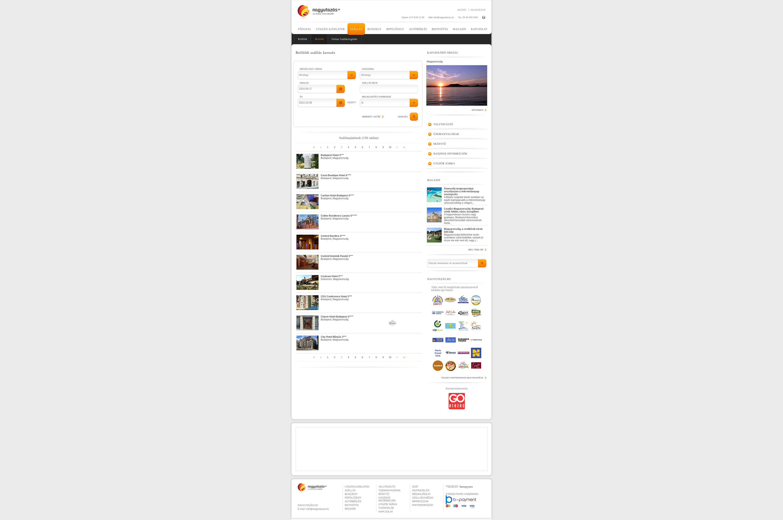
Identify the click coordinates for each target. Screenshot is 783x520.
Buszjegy (374, 29)
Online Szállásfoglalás (344, 39)
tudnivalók (386, 508)
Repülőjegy (395, 29)
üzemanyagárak (389, 490)
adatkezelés (420, 490)
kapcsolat (385, 511)
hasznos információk (387, 499)
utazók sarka (387, 504)
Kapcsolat (479, 29)
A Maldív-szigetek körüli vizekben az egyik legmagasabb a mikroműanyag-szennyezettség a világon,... (465, 194)
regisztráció (478, 10)
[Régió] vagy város (311, 69)
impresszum (420, 501)
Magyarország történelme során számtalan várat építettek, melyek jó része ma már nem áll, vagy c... (463, 235)
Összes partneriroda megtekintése (462, 378)
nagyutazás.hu (308, 505)
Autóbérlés (418, 29)
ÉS (301, 97)
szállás (350, 490)
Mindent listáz (371, 116)
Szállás (356, 29)
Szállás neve (370, 83)
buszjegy (351, 494)
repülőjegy (353, 497)
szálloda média (422, 497)
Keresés (403, 117)
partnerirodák (422, 505)
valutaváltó (386, 486)
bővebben (477, 110)
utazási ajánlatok (357, 486)
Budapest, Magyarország (334, 156)
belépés (462, 10)
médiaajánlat (421, 494)
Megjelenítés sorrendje (376, 97)
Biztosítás (440, 29)
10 (390, 147)
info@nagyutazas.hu (444, 17)
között (351, 102)
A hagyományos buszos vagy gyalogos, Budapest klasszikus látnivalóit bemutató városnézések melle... (463, 215)
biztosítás (352, 505)
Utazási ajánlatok (330, 29)
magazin (350, 508)
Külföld (302, 39)
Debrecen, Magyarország (335, 278)
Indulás (304, 83)
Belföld (319, 39)
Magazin (459, 29)
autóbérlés (353, 501)
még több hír (475, 250)
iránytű (383, 494)
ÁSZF (415, 486)
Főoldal (304, 29)
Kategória (368, 69)
